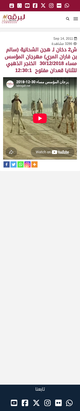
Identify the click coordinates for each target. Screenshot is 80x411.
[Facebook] (6, 164)
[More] (34, 164)
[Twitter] (13, 164)
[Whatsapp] (20, 164)
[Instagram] (27, 164)
